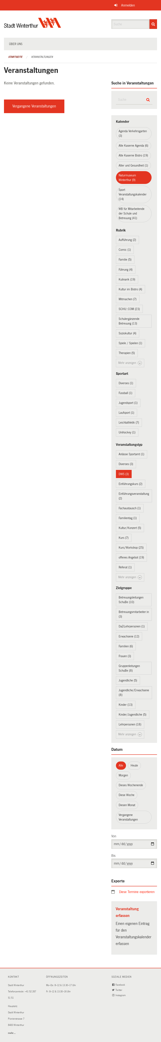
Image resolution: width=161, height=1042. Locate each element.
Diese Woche (126, 795)
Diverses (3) (126, 464)
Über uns (15, 44)
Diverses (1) (126, 383)
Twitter (119, 990)
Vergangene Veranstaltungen (34, 106)
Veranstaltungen (42, 57)
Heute (134, 765)
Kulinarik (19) (127, 279)
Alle (121, 765)
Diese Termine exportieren (137, 892)
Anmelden (128, 5)
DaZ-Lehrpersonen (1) (132, 626)
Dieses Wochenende (131, 785)
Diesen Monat (127, 805)
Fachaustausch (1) (130, 508)
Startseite (15, 57)
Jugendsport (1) (128, 403)
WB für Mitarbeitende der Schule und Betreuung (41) (131, 213)
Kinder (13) (125, 704)
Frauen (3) (125, 656)
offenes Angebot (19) (131, 557)
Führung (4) (125, 269)
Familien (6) (126, 646)
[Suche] (153, 24)
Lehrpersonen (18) (130, 724)
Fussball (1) (125, 393)
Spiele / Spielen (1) (130, 343)
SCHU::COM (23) (129, 309)
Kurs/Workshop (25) (131, 547)
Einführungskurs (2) (130, 484)
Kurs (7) (124, 537)
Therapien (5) (127, 353)
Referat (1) (125, 567)
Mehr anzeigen (127, 363)
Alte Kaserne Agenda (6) (133, 145)
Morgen (123, 775)
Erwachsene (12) (129, 636)
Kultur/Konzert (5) (130, 528)
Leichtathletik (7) (129, 422)
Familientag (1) (128, 518)
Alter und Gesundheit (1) (133, 165)
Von (113, 836)
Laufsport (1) (126, 412)
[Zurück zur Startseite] (32, 26)
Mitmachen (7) (127, 299)
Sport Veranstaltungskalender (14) (133, 194)
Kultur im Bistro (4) (130, 289)
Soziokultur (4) (127, 333)
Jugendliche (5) (128, 680)
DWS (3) (124, 474)
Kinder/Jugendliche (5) (132, 714)
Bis (113, 855)
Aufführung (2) (127, 240)
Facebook (120, 985)
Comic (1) (125, 249)
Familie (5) (125, 259)
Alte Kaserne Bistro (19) (133, 155)
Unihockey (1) (127, 432)
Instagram (121, 995)
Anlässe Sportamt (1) (131, 454)
